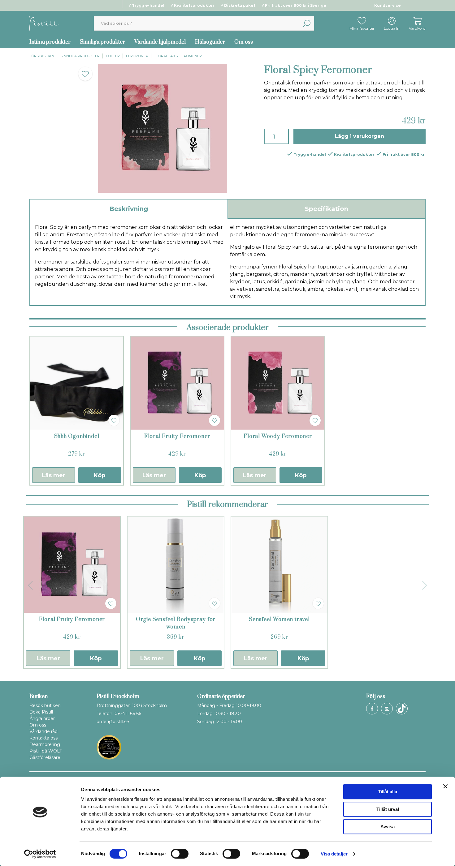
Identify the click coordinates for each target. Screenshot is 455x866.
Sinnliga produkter (102, 42)
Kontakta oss (43, 738)
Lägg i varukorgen (359, 136)
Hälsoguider (210, 42)
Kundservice (387, 5)
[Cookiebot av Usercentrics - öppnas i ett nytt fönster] (40, 854)
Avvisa (387, 826)
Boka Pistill (41, 712)
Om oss (243, 42)
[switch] (179, 854)
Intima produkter (50, 42)
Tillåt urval (387, 809)
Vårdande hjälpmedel (160, 42)
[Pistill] (43, 23)
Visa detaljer (334, 853)
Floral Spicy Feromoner (178, 56)
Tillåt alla (387, 791)
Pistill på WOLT (45, 751)
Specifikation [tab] (326, 208)
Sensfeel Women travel (279, 619)
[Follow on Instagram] (386, 708)
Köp (99, 475)
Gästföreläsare (44, 757)
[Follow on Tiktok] (401, 708)
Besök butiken (45, 705)
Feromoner (137, 56)
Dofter (113, 56)
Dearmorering (44, 744)
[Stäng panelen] (445, 786)
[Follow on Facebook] (372, 708)
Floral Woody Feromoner (278, 436)
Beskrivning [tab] (128, 208)
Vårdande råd (43, 731)
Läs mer (53, 475)
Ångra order (42, 718)
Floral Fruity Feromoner (177, 436)
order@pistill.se (113, 721)
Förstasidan (41, 56)
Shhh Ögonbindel (76, 436)
